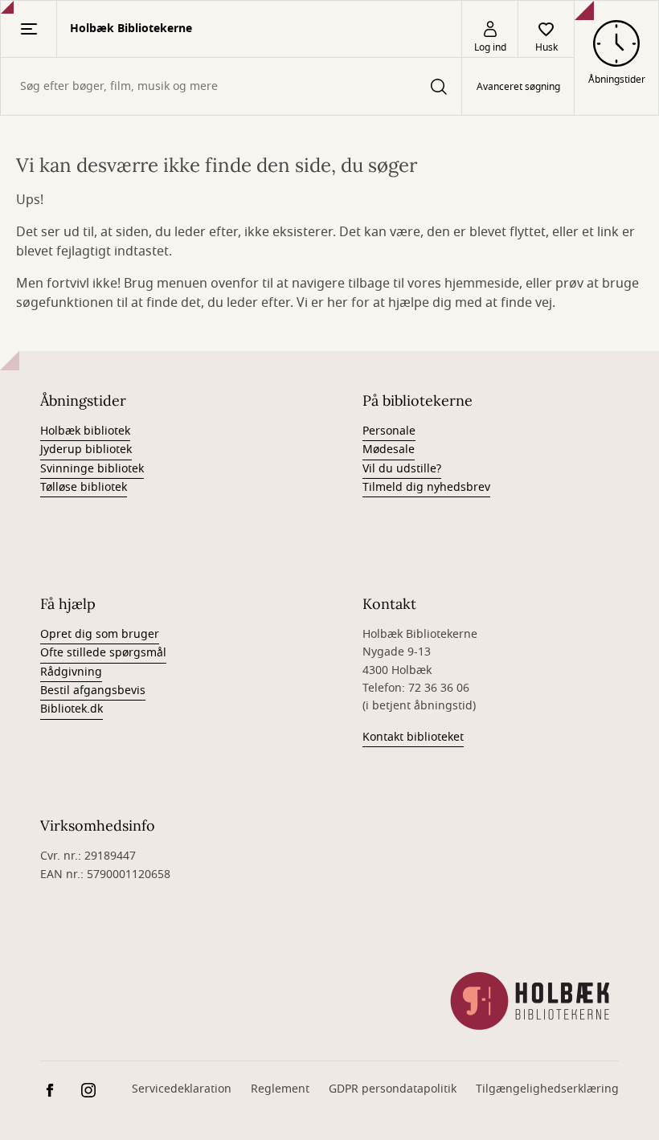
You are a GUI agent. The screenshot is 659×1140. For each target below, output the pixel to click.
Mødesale (388, 449)
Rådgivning (71, 672)
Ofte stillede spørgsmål (103, 652)
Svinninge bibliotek (92, 468)
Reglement (280, 1089)
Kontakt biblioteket (413, 737)
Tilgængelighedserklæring (547, 1089)
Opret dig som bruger (99, 634)
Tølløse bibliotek (83, 487)
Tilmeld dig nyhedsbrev (426, 487)
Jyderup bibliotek (86, 449)
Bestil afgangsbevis (92, 690)
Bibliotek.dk (71, 709)
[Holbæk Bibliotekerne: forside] (530, 1001)
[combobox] (231, 86)
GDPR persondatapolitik (392, 1089)
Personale (388, 431)
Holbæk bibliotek (85, 431)
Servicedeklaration (181, 1089)
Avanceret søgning (518, 87)
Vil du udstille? (401, 468)
